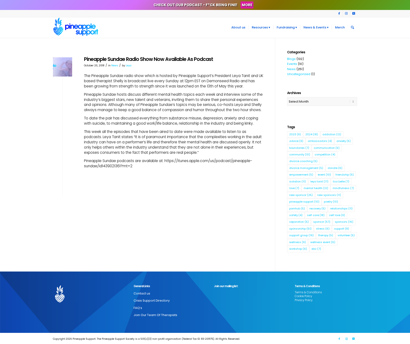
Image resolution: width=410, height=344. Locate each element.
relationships (341, 208)
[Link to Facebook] (339, 13)
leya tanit (319, 181)
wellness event (322, 242)
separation (299, 222)
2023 (295, 134)
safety (296, 215)
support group (301, 235)
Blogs (291, 59)
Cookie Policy (303, 296)
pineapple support (304, 202)
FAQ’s (138, 308)
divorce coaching (303, 161)
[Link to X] (353, 13)
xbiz (316, 249)
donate (335, 168)
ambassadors (320, 141)
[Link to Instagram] (346, 13)
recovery (317, 208)
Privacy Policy (303, 300)
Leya (128, 65)
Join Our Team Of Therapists (155, 315)
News (114, 65)
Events (292, 64)
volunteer (346, 235)
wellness (297, 242)
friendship (344, 175)
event (324, 175)
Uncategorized (298, 74)
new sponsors (329, 195)
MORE (247, 4)
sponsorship (300, 229)
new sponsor (301, 195)
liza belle (341, 181)
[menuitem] (238, 27)
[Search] (352, 27)
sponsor (321, 222)
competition (325, 154)
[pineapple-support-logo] (75, 27)
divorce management (306, 168)
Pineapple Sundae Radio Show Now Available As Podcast (148, 59)
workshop (298, 249)
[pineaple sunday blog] (62, 67)
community (299, 154)
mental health (316, 188)
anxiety (343, 141)
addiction (331, 134)
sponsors (344, 222)
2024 (311, 134)
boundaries (299, 148)
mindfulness (343, 188)
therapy (325, 235)
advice (296, 141)
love (294, 188)
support (341, 229)
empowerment (301, 175)
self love (337, 215)
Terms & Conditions (308, 292)
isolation (297, 181)
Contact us (142, 293)
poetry (331, 202)
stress (323, 229)
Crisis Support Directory (152, 300)
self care (316, 215)
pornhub (297, 208)
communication (327, 148)
